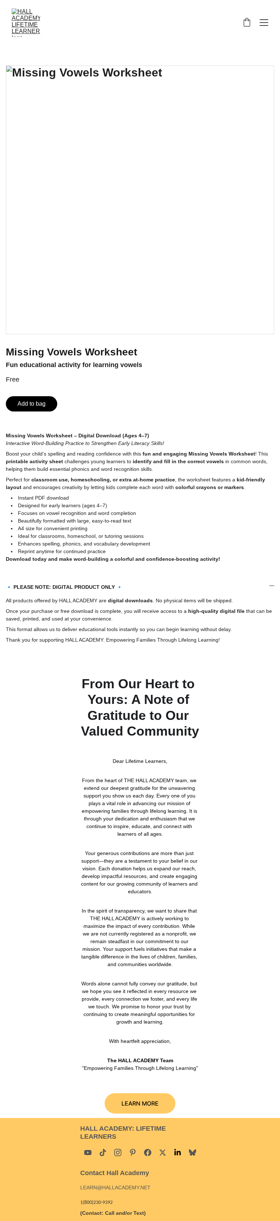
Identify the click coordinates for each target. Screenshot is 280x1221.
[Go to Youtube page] (88, 1152)
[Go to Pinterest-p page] (132, 1152)
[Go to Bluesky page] (192, 1152)
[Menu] (264, 22)
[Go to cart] (247, 22)
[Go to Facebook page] (147, 1152)
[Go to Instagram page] (117, 1152)
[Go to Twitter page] (162, 1152)
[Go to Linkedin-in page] (177, 1152)
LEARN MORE (140, 1103)
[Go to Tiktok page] (102, 1152)
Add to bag (32, 404)
